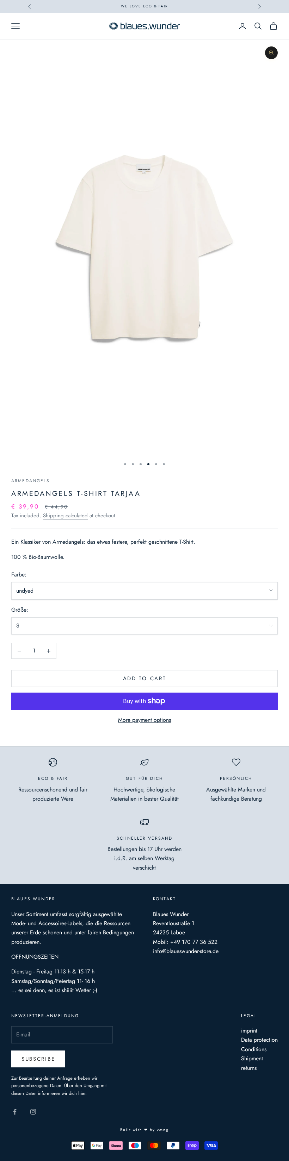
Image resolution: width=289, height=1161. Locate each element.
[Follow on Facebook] (14, 1111)
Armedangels (30, 481)
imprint (249, 1031)
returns (249, 1068)
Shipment (252, 1058)
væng (163, 1129)
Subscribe (38, 1059)
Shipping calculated (65, 515)
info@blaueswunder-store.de (186, 951)
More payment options (144, 720)
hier (81, 1093)
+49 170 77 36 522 (193, 942)
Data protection (259, 1040)
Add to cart (144, 678)
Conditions (253, 1049)
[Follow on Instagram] (33, 1111)
